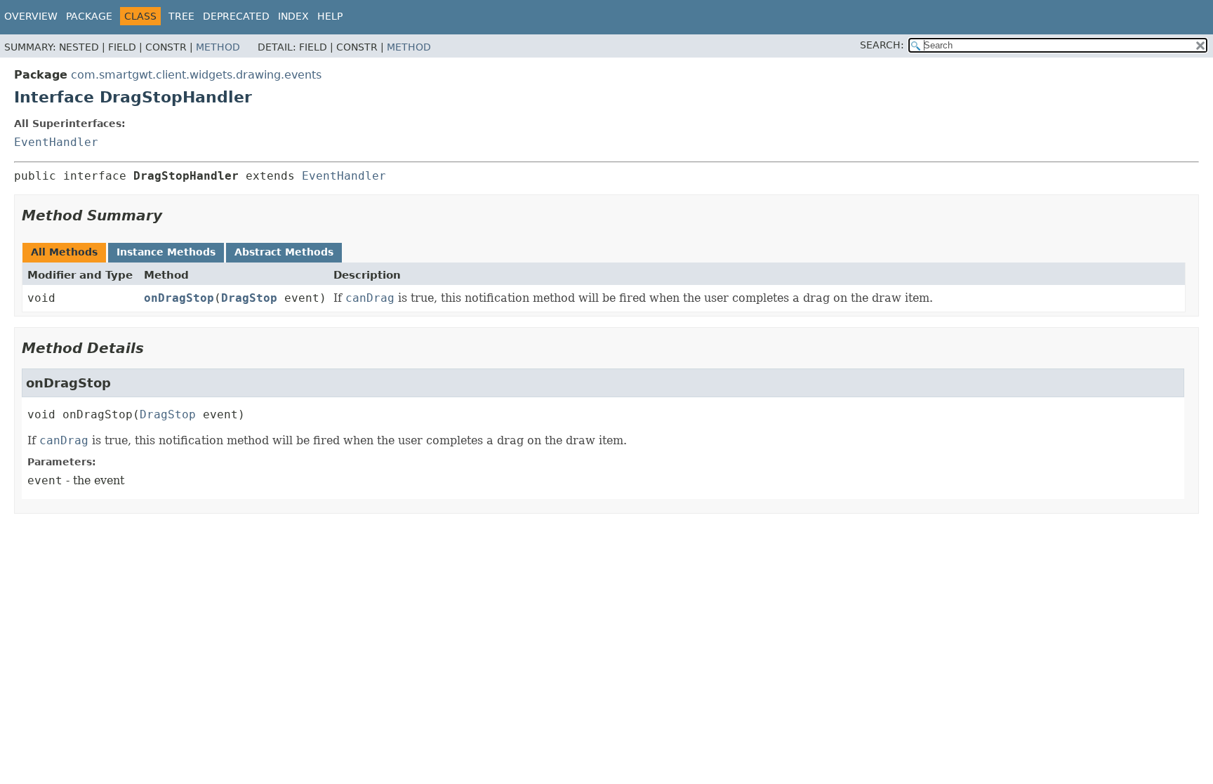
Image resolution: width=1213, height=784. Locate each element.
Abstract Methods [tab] (283, 252)
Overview (31, 16)
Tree (181, 16)
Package (89, 16)
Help (330, 16)
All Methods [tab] (64, 252)
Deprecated (236, 16)
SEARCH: (882, 45)
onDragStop (179, 298)
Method (218, 47)
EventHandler (56, 142)
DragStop (249, 298)
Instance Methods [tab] (166, 252)
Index (293, 16)
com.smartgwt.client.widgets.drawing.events (196, 74)
